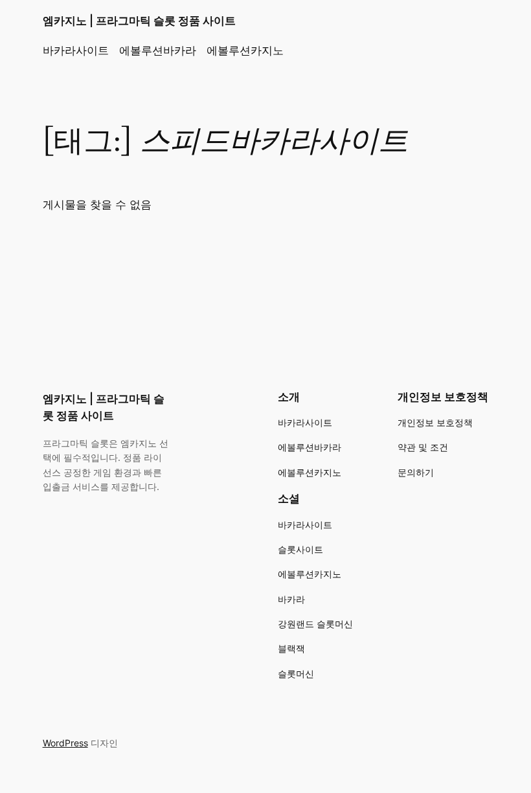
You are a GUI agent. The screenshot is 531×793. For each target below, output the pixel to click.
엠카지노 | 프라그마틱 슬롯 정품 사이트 (139, 20)
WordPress (65, 742)
